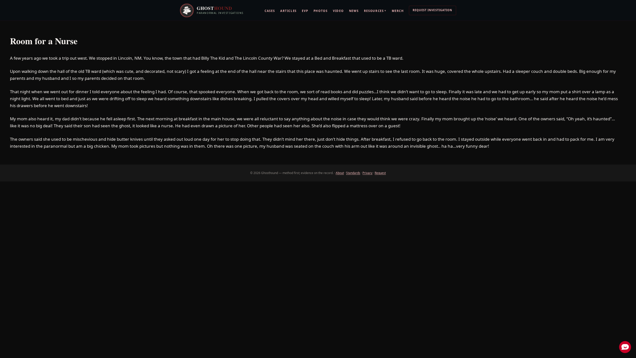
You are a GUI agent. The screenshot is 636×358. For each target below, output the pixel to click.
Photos (321, 11)
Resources (375, 10)
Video (338, 11)
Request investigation (432, 10)
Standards (353, 173)
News (353, 11)
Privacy (367, 173)
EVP (305, 11)
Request (380, 173)
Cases (270, 11)
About (340, 173)
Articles (288, 11)
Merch (398, 11)
